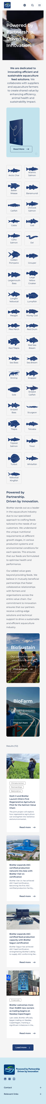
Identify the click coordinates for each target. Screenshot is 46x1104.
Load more (21, 1047)
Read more (25, 827)
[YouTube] (14, 1079)
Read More (18, 149)
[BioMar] (7, 5)
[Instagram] (9, 1079)
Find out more (20, 669)
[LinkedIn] (5, 1079)
